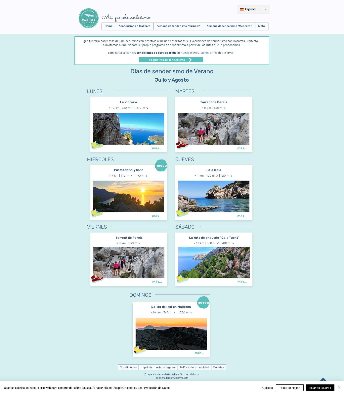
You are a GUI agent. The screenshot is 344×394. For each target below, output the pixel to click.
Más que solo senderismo (126, 17)
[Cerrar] (339, 387)
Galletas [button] (267, 388)
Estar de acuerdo (320, 388)
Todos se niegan (289, 388)
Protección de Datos (157, 388)
